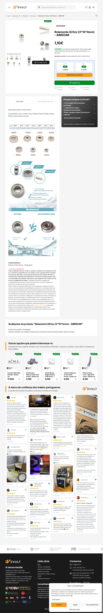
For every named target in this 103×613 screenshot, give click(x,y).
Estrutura (33, 16)
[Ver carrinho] (90, 7)
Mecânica (25, 16)
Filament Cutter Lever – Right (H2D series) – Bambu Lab (89, 374)
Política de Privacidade (44, 569)
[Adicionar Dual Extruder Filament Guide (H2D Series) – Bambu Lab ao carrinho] (38, 367)
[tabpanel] (32, 210)
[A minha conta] (93, 7)
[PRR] (18, 602)
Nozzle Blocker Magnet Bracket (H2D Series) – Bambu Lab (50, 375)
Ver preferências (92, 605)
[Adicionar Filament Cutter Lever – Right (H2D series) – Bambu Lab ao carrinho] (94, 367)
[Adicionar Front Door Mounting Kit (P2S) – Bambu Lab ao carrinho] (19, 367)
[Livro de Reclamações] (25, 593)
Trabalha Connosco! (44, 578)
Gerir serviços (56, 599)
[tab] (19, 101)
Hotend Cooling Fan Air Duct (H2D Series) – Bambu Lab (70, 374)
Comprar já (75, 83)
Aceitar (59, 605)
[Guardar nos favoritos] (97, 16)
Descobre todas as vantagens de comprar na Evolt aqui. (79, 124)
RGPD (39, 576)
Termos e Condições (44, 567)
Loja (8, 16)
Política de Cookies (74, 609)
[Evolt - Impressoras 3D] (20, 7)
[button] (21, 36)
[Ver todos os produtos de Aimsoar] (61, 26)
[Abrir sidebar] (9, 7)
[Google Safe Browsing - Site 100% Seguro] (11, 593)
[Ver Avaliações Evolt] (51, 468)
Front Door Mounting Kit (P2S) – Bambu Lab (13, 374)
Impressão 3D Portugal (40, 305)
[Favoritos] (86, 7)
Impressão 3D (16, 16)
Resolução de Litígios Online (46, 574)
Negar (75, 605)
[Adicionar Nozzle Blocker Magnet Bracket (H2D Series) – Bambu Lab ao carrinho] (57, 367)
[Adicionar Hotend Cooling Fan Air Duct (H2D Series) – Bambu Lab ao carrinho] (75, 367)
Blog (39, 564)
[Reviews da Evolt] (19, 588)
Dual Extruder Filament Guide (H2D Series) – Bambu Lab (32, 374)
